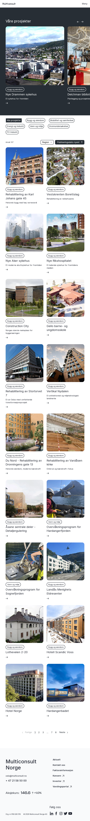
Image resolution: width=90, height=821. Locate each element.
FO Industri (12, 132)
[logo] (9, 4)
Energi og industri (15, 126)
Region (45, 142)
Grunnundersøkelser (58, 126)
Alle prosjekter (14, 120)
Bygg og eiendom (35, 120)
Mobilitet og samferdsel (61, 120)
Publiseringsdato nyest (68, 142)
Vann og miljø (36, 126)
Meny (84, 3)
